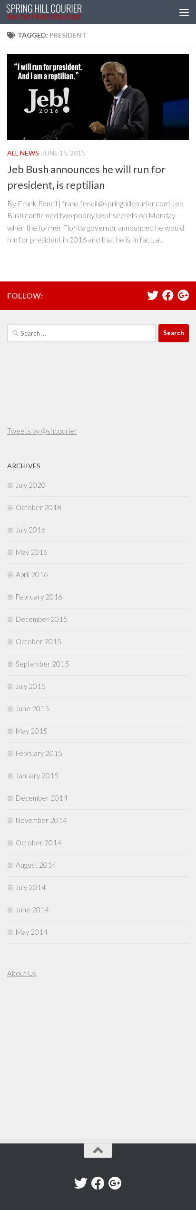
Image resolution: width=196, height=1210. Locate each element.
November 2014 (41, 820)
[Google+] (183, 295)
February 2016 (39, 596)
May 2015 (32, 730)
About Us (21, 973)
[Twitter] (152, 295)
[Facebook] (168, 295)
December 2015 (42, 619)
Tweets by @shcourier (42, 430)
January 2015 (37, 775)
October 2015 (38, 641)
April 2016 (32, 574)
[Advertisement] (35, 1060)
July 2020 (31, 485)
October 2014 (38, 842)
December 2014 (42, 798)
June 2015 (32, 708)
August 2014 (36, 865)
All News (23, 153)
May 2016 (32, 552)
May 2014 (32, 932)
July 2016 (31, 529)
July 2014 (31, 887)
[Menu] (184, 12)
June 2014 (32, 909)
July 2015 (31, 686)
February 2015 (39, 753)
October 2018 (38, 507)
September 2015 (42, 663)
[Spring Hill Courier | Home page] (57, 12)
